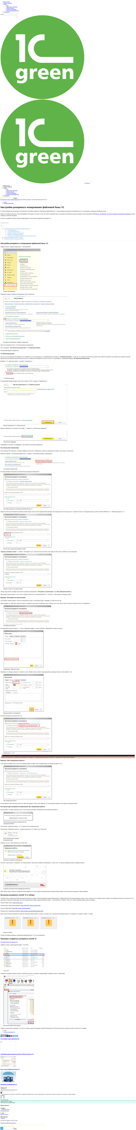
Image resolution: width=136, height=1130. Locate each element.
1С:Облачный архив (12, 230)
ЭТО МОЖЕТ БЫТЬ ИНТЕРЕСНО (10, 1039)
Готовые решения (7, 3)
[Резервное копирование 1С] (8, 1081)
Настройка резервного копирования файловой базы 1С (17, 228)
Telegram (3, 1118)
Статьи (5, 4)
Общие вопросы (10, 8)
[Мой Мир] (5, 1036)
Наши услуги (6, 1)
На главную (3, 199)
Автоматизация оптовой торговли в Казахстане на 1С (17, 1054)
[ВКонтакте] (1, 1036)
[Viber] (11, 1036)
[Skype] (15, 1036)
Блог (7, 5)
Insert (15, 1128)
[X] (7, 1036)
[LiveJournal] (9, 1036)
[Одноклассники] (3, 1036)
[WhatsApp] (13, 1036)
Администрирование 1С (9, 1032)
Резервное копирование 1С (9, 1084)
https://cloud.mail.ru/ (18, 903)
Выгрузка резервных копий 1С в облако (14, 237)
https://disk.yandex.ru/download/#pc (21, 908)
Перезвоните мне (5, 1110)
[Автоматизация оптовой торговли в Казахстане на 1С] (8, 1051)
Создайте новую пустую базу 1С (9, 942)
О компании (6, 12)
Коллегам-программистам (12, 10)
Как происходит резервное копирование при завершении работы (22, 235)
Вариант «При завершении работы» (15, 234)
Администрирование (11, 9)
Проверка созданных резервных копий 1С (14, 238)
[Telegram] (17, 1036)
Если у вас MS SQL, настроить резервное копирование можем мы (113, 214)
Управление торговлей (11, 6)
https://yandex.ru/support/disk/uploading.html (32, 911)
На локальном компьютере (14, 231)
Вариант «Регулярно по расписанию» (16, 233)
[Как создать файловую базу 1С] (8, 1066)
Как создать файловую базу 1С (10, 1069)
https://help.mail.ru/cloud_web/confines (30, 905)
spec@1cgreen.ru (4, 1114)
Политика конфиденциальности (8, 1123)
